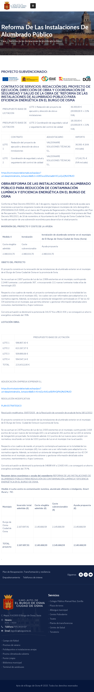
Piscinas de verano (11, 645)
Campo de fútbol (11, 641)
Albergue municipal (59, 610)
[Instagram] (86, 575)
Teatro (53, 619)
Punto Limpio (9, 658)
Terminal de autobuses (13, 667)
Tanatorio (54, 632)
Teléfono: (15, 627)
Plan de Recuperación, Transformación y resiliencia (26, 572)
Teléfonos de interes (32, 577)
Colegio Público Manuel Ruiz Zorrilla (66, 601)
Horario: (8, 620)
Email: (18, 631)
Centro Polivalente (58, 614)
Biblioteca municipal (12, 662)
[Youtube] (90, 575)
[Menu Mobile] (33, 5)
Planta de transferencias (61, 623)
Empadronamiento (11, 577)
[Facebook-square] (81, 575)
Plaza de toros (56, 605)
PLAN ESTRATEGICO (11, 405)
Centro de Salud (57, 627)
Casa (3, 41)
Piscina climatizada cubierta (16, 654)
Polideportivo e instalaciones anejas (20, 649)
